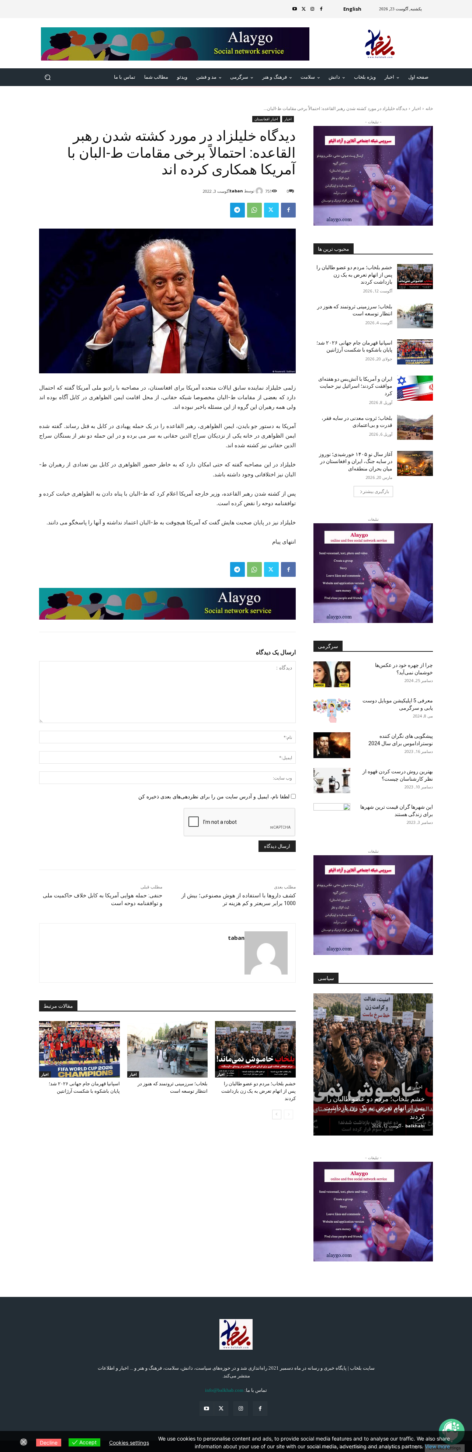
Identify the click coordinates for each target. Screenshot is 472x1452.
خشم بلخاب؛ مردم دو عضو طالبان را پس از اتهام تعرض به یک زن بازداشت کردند (258, 1091)
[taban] (260, 191)
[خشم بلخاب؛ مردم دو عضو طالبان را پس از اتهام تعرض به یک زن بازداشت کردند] (255, 1049)
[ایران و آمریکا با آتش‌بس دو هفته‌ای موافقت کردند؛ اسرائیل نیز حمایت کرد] (415, 388)
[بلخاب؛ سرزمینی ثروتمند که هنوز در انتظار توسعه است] (167, 1049)
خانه (429, 108)
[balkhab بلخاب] (380, 44)
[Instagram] (312, 9)
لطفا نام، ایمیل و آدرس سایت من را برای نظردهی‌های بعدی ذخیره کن (213, 796)
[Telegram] (237, 210)
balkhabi (415, 1126)
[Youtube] (294, 9)
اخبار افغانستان (266, 118)
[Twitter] (303, 9)
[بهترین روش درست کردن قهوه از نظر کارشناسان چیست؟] (331, 781)
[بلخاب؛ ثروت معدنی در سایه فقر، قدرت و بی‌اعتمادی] (415, 427)
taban (236, 191)
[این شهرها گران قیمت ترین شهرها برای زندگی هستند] (331, 816)
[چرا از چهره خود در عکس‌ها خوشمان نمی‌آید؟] (331, 674)
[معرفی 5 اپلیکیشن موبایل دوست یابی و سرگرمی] (331, 710)
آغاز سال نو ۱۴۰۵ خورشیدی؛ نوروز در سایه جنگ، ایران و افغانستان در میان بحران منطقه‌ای (355, 461)
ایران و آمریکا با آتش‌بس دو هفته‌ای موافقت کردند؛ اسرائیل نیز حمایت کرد (355, 386)
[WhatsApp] (254, 210)
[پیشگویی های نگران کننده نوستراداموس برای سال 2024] (331, 745)
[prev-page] (288, 1114)
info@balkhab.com (224, 1390)
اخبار (416, 108)
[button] (47, 77)
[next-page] (276, 1114)
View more (437, 1446)
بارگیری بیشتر (376, 491)
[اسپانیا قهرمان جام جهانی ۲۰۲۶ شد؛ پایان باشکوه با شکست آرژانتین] (79, 1049)
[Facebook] (321, 9)
